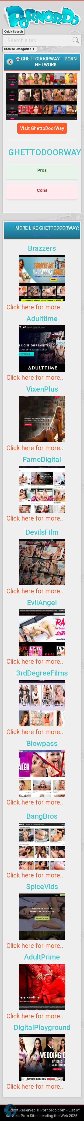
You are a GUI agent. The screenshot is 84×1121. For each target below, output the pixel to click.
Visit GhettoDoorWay (42, 128)
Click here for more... (35, 307)
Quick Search (13, 31)
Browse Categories (19, 49)
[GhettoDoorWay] (42, 96)
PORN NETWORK (56, 61)
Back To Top (42, 235)
